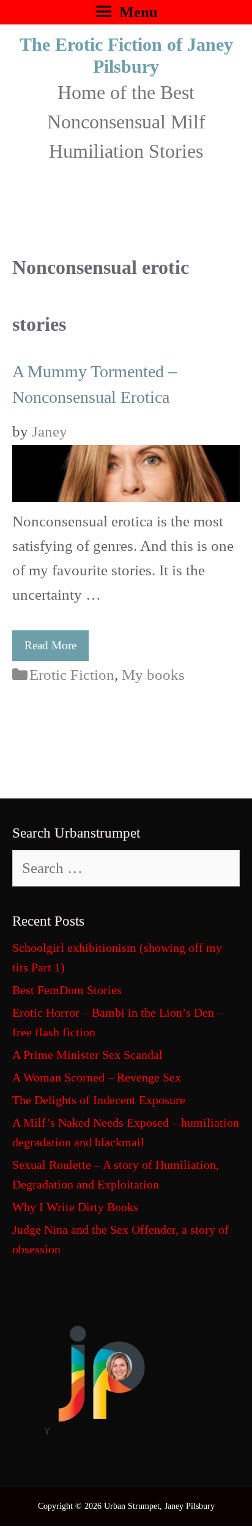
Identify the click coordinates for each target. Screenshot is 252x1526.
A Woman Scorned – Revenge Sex (96, 1077)
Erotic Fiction (71, 674)
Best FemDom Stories (67, 990)
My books (153, 674)
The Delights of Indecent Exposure (98, 1100)
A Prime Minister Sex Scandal (87, 1054)
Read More (50, 645)
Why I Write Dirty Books (75, 1207)
